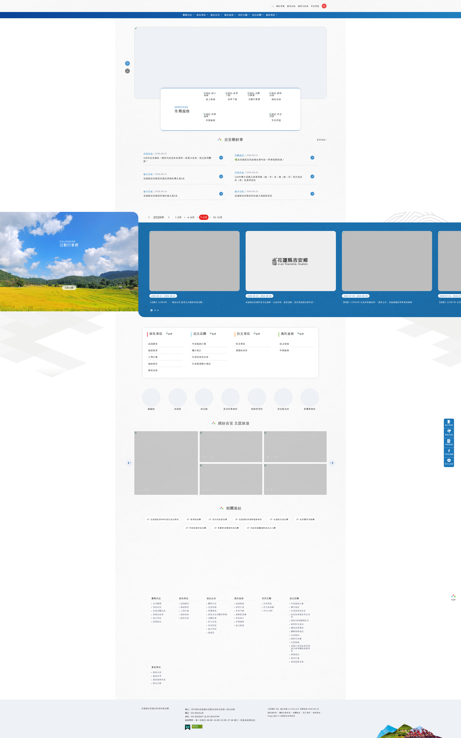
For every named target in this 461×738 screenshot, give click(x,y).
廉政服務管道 (159, 679)
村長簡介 (240, 618)
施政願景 (153, 350)
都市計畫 (295, 658)
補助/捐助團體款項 (300, 620)
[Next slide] (127, 71)
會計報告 (295, 607)
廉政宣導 (157, 676)
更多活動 (69, 287)
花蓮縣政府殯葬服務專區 (250, 519)
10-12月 (217, 217)
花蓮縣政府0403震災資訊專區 (164, 519)
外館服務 (295, 642)
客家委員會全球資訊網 (228, 527)
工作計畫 (153, 356)
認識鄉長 (153, 343)
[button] (151, 310)
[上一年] (149, 217)
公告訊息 (157, 607)
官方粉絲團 (268, 607)
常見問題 (315, 6)
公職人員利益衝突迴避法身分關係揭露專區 (300, 648)
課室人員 (240, 607)
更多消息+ (322, 140)
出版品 (211, 632)
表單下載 (240, 610)
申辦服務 (284, 350)
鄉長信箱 (291, 6)
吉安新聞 (157, 603)
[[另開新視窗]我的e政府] (187, 727)
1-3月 (178, 217)
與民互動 (243, 14)
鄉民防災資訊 (297, 624)
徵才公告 (157, 618)
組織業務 (240, 603)
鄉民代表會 (303, 6)
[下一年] (168, 217)
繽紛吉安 (215, 14)
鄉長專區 (201, 14)
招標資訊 (157, 621)
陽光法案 (157, 683)
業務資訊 (295, 654)
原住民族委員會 (219, 519)
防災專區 (240, 343)
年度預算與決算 (200, 356)
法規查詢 (295, 635)
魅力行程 (212, 629)
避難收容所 (242, 350)
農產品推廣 (158, 614)
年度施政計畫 (199, 343)
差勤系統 (316, 713)
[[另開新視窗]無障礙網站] (197, 726)
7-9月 (203, 217)
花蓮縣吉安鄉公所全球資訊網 (148, 6)
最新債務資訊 (297, 631)
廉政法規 (157, 672)
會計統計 (196, 350)
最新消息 (187, 14)
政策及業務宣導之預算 (300, 615)
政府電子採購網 (307, 519)
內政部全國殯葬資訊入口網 (263, 527)
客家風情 (212, 610)
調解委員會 (241, 614)
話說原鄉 (212, 607)
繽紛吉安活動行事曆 (217, 614)
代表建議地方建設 (201, 363)
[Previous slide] (127, 63)
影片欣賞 (212, 621)
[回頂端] (453, 597)
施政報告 (153, 363)
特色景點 (212, 625)
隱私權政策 (272, 713)
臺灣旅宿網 (195, 519)
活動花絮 (212, 618)
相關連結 (296, 713)
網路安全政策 (285, 713)
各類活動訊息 (159, 610)
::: (273, 6)
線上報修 (284, 343)
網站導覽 (280, 6)
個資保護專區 (297, 627)
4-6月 (191, 217)
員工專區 (306, 713)
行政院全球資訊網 (197, 527)
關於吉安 (212, 603)
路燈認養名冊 (297, 661)
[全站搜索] (324, 6)
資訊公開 (256, 14)
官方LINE (268, 610)
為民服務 (229, 14)
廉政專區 (270, 14)
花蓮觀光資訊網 (280, 519)
